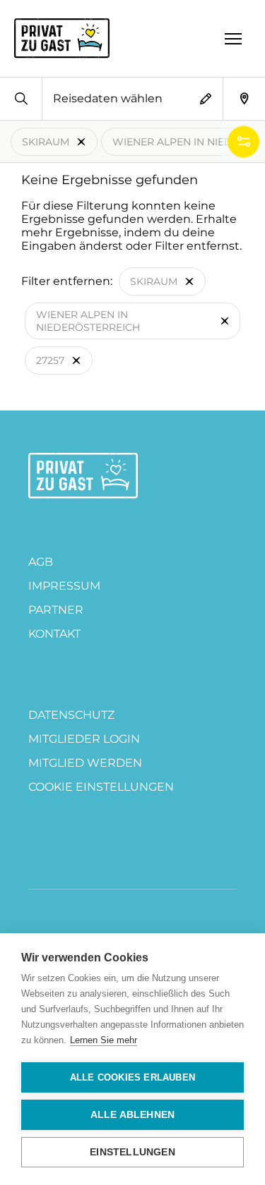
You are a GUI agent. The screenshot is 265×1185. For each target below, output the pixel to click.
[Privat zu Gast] (62, 38)
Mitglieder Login (84, 739)
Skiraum (45, 141)
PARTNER (55, 609)
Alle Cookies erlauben (132, 1077)
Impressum (64, 585)
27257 (50, 360)
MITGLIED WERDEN (85, 763)
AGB (40, 562)
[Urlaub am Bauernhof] (83, 476)
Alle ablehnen (132, 1115)
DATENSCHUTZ (71, 715)
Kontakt (54, 633)
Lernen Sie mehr (103, 1040)
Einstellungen (132, 1152)
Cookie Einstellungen (101, 787)
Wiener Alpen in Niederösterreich (88, 321)
